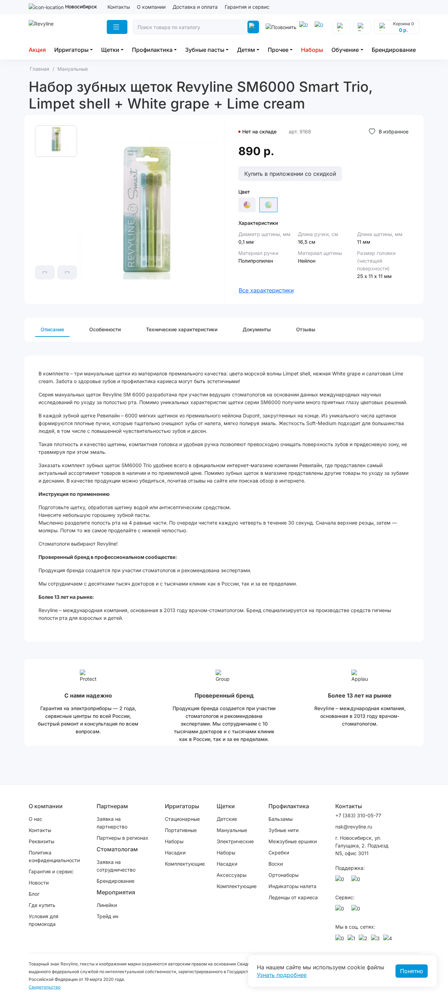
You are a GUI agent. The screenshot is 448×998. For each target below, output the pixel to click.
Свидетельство (45, 987)
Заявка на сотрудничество (116, 866)
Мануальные (232, 830)
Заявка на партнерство (112, 823)
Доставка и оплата (195, 7)
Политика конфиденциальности (54, 856)
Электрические (235, 841)
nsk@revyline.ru (353, 827)
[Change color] (247, 204)
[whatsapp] (320, 27)
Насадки (175, 852)
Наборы (312, 49)
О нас (35, 819)
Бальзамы (280, 819)
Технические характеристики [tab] (181, 329)
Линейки (107, 905)
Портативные (181, 830)
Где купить (42, 905)
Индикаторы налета (292, 886)
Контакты (118, 7)
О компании (151, 7)
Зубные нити (283, 830)
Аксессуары (231, 875)
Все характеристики (266, 290)
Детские (227, 819)
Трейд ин (107, 916)
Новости (39, 883)
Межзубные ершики (292, 841)
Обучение (345, 49)
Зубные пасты (204, 49)
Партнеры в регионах (122, 838)
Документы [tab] (257, 329)
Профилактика (152, 49)
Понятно (411, 971)
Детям (246, 49)
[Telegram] (304, 27)
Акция (37, 49)
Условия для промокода (43, 920)
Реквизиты (41, 841)
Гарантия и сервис (247, 7)
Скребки (278, 852)
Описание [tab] (52, 329)
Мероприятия (116, 892)
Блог (34, 894)
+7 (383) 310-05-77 (358, 815)
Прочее (278, 49)
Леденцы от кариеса (293, 897)
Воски (275, 864)
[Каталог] (117, 27)
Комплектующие (185, 864)
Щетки (110, 49)
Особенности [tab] (105, 329)
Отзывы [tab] (305, 329)
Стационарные (182, 819)
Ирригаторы (71, 49)
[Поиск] (253, 27)
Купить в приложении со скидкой (290, 173)
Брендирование (394, 49)
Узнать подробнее (282, 975)
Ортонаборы (283, 875)
